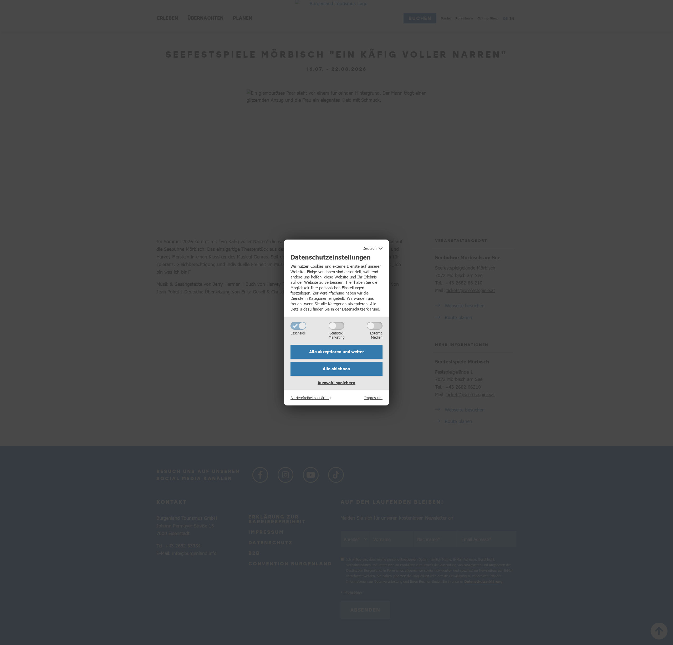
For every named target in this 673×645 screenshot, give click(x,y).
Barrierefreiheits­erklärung (310, 397)
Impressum (373, 397)
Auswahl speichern (336, 382)
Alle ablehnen (336, 368)
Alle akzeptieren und (336, 351)
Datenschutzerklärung (360, 308)
